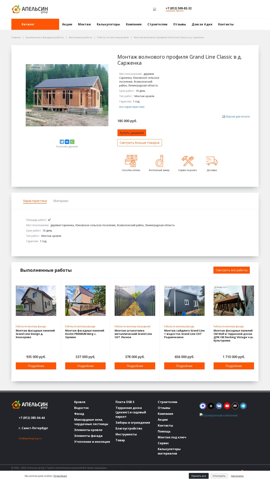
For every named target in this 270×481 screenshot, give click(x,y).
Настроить (237, 476)
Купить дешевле (132, 133)
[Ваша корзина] (252, 9)
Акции (67, 24)
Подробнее (36, 366)
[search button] (257, 21)
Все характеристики (131, 106)
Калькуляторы (108, 24)
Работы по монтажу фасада (31, 326)
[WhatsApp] (72, 142)
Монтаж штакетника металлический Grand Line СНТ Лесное (133, 334)
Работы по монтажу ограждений (132, 326)
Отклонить (219, 476)
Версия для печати (238, 116)
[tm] (243, 406)
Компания (134, 24)
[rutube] (235, 406)
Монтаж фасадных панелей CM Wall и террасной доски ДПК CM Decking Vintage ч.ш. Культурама (233, 335)
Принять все (198, 476)
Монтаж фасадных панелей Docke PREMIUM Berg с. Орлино (84, 334)
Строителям (157, 24)
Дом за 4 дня (202, 24)
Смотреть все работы (231, 270)
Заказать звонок (175, 10)
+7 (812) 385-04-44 (32, 418)
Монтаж (84, 24)
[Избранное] (235, 9)
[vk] (219, 406)
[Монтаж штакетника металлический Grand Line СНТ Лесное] (135, 301)
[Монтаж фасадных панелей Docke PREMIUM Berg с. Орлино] (85, 301)
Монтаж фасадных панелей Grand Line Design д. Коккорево (35, 334)
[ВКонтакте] (67, 142)
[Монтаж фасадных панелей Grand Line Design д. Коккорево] (36, 301)
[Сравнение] (244, 9)
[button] (179, 8)
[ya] (211, 406)
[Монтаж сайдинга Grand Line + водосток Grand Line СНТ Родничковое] (184, 301)
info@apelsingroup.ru (30, 438)
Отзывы (179, 24)
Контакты (226, 24)
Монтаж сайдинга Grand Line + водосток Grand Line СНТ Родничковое (184, 334)
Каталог (28, 24)
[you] (227, 406)
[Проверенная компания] (218, 415)
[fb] (203, 406)
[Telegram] (62, 142)
